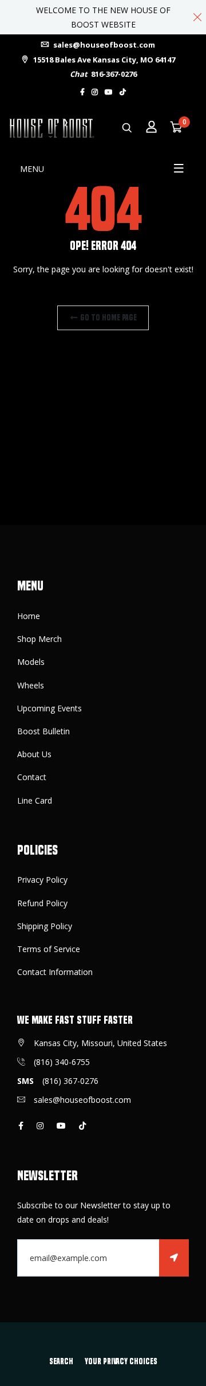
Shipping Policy (44, 926)
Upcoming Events (49, 708)
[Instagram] (94, 92)
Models (31, 661)
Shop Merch (39, 638)
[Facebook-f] (82, 92)
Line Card (34, 800)
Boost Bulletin (43, 731)
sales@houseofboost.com (103, 45)
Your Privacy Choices (121, 1361)
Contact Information (55, 971)
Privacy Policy (42, 879)
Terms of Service (48, 948)
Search (61, 1361)
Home (28, 615)
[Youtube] (109, 92)
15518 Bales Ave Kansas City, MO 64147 (103, 59)
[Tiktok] (122, 92)
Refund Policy (42, 903)
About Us (34, 754)
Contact (31, 777)
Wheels (30, 685)
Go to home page (107, 317)
